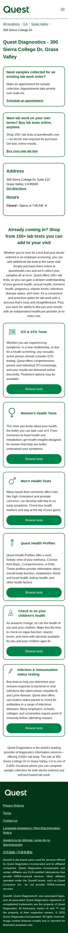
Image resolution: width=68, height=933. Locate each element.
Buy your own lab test (22, 151)
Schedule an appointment (24, 100)
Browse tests (34, 389)
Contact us (10, 820)
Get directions (16, 188)
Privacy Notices (13, 805)
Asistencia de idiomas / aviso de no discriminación (26, 842)
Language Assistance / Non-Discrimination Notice (31, 830)
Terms (7, 813)
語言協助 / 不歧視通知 (17, 852)
